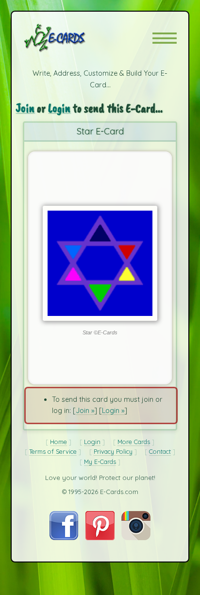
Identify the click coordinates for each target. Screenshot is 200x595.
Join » (85, 410)
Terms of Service (53, 451)
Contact (160, 451)
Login (59, 108)
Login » (113, 410)
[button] (164, 38)
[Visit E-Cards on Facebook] (64, 537)
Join (25, 108)
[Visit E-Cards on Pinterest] (100, 537)
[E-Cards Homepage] (71, 37)
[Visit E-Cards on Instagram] (135, 537)
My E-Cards (100, 461)
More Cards (133, 442)
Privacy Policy (113, 451)
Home (58, 442)
